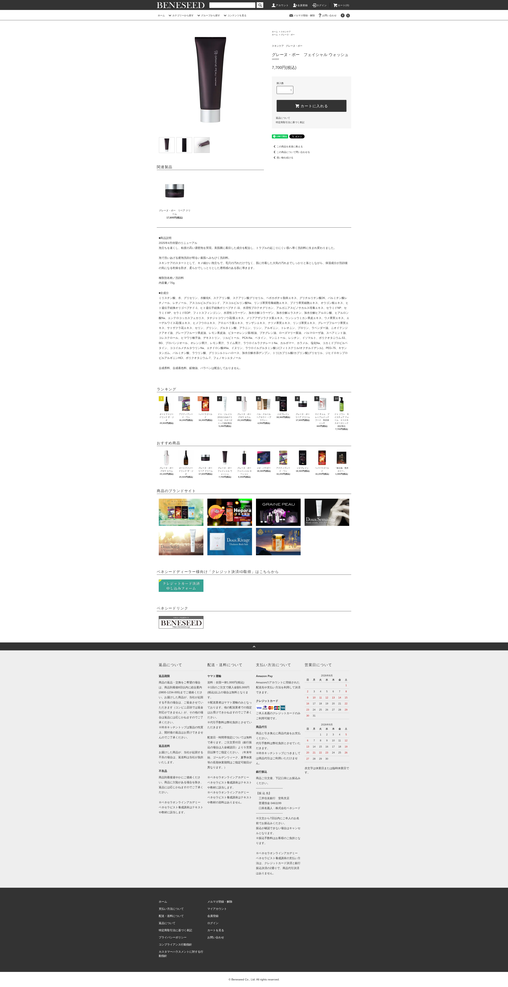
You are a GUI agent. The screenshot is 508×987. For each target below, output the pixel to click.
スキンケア (286, 32)
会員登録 (302, 5)
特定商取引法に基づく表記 (290, 122)
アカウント (282, 5)
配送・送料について (171, 915)
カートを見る (215, 930)
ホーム (161, 15)
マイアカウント (217, 908)
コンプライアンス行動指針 (175, 944)
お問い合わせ (329, 15)
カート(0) (343, 5)
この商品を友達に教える (290, 146)
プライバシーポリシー (173, 937)
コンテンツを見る (236, 15)
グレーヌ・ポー (288, 35)
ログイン (322, 5)
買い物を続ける (285, 157)
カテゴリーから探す (183, 15)
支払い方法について (171, 908)
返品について (283, 118)
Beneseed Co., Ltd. (243, 979)
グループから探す (210, 15)
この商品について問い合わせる (293, 152)
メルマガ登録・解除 (304, 15)
